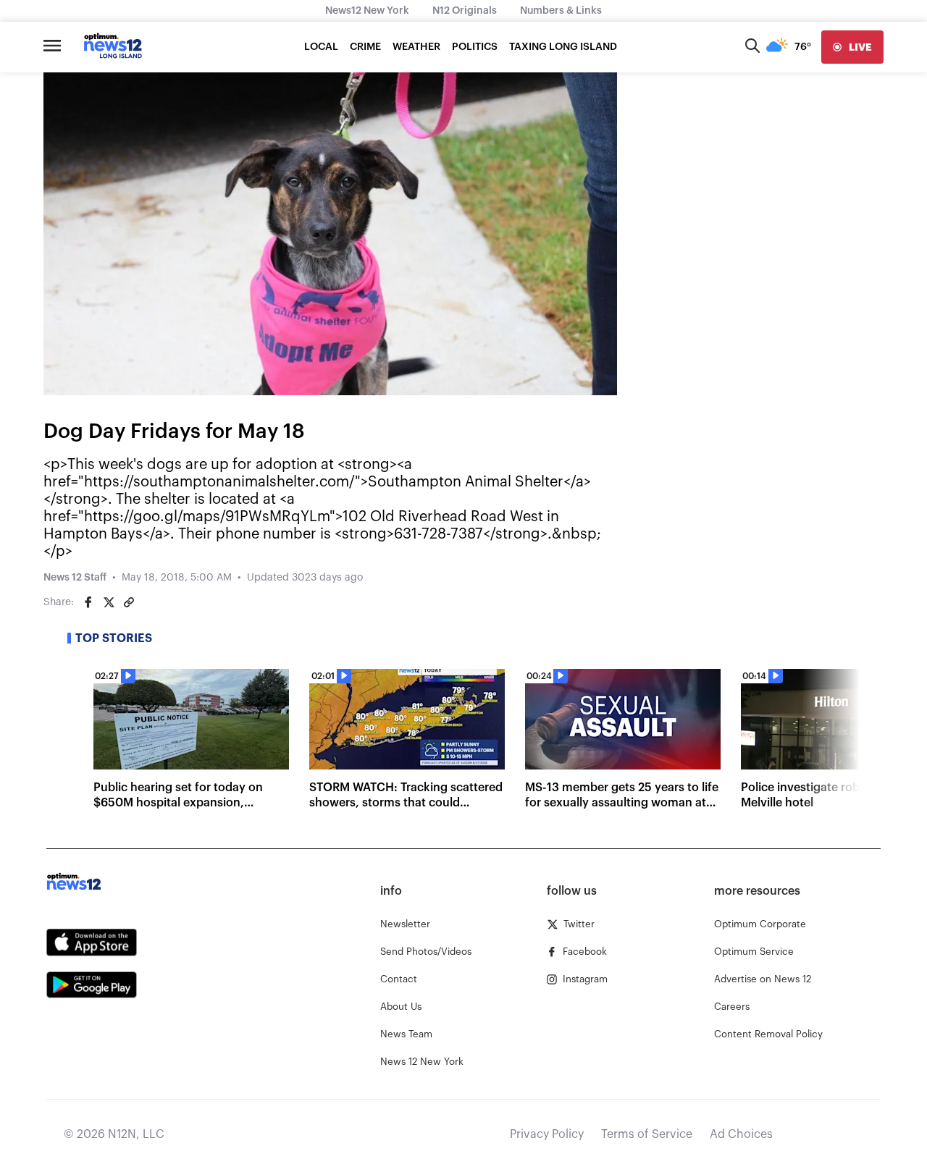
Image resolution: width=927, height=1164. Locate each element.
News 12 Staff (74, 578)
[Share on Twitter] (108, 602)
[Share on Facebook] (88, 602)
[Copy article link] (129, 602)
